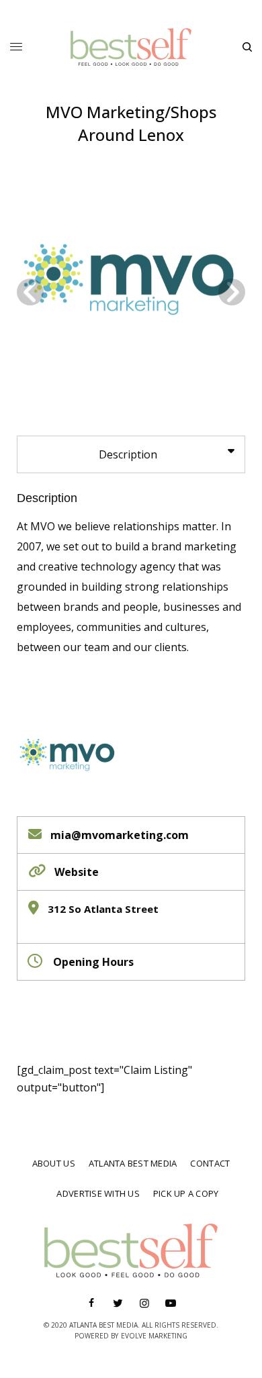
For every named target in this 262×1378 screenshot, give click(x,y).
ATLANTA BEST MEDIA (133, 1163)
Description (47, 498)
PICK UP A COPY (186, 1193)
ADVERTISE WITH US (97, 1193)
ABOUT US (53, 1163)
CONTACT (210, 1163)
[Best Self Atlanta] (131, 47)
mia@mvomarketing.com (119, 835)
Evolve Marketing (154, 1335)
